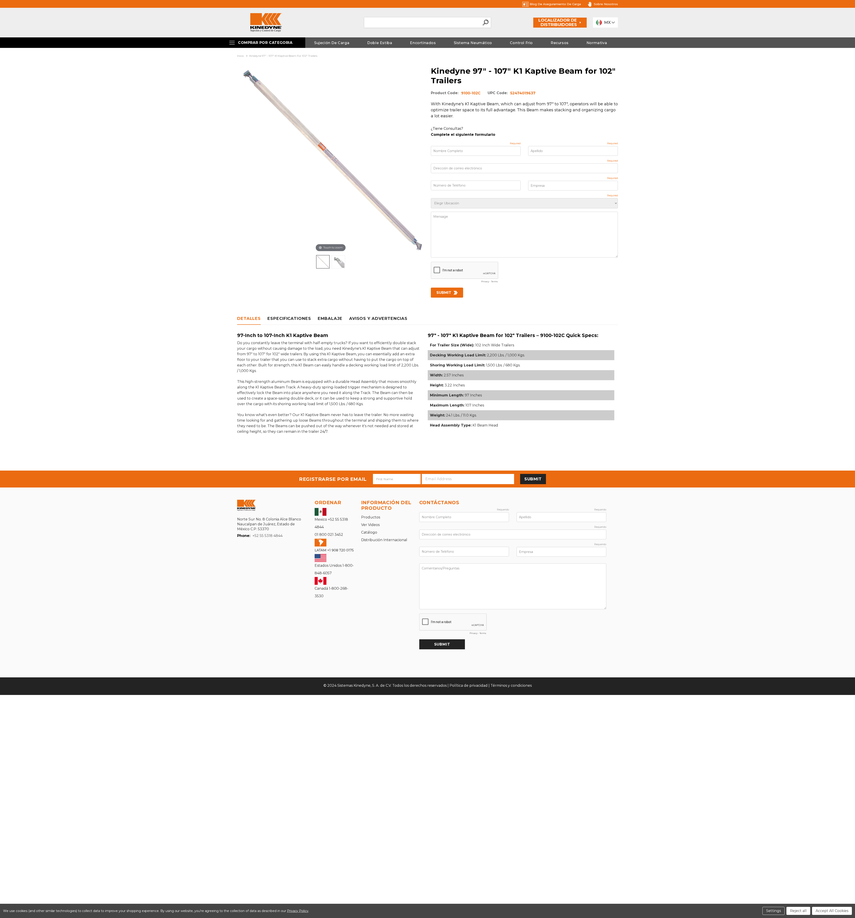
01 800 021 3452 (329, 534)
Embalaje (330, 318)
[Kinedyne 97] (323, 261)
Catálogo (369, 532)
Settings (773, 911)
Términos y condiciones (511, 685)
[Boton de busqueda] (485, 22)
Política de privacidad (469, 685)
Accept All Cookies (832, 911)
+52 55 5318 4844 (267, 536)
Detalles (249, 318)
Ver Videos (370, 525)
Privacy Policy (297, 911)
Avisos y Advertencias (378, 318)
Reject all (798, 911)
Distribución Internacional (384, 540)
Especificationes (289, 318)
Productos (370, 517)
